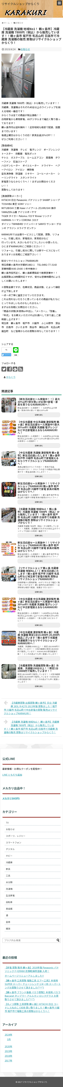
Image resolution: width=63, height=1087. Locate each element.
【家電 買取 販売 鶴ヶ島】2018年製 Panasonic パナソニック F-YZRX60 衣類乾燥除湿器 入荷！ (32, 969)
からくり (11, 377)
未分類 (9, 882)
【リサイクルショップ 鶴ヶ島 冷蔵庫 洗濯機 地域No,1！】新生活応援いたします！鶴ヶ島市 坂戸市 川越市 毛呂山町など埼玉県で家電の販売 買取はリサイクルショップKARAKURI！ (38, 573)
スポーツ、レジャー (15, 835)
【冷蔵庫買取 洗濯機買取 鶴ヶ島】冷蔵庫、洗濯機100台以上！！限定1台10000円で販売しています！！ (38, 668)
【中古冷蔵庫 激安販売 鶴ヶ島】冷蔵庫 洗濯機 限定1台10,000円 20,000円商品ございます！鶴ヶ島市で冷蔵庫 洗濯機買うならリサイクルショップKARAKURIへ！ (39, 637)
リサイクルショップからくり (20, 4)
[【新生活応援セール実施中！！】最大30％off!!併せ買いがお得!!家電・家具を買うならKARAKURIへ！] (8, 405)
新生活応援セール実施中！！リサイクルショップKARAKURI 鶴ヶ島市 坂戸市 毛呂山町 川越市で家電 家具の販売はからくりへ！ (39, 487)
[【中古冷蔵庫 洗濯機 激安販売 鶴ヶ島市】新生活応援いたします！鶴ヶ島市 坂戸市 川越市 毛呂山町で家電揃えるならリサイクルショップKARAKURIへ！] (8, 458)
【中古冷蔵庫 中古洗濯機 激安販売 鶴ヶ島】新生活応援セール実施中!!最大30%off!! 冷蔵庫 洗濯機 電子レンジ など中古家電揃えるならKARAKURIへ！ (38, 427)
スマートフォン (13, 842)
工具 (8, 875)
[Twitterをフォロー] (3, 369)
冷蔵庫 (9, 862)
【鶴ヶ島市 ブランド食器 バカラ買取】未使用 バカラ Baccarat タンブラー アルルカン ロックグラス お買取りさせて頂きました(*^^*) (32, 995)
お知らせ (25, 49)
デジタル (10, 849)
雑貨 (8, 928)
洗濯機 (9, 888)
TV (7, 822)
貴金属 (9, 908)
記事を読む (39, 415)
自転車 (9, 902)
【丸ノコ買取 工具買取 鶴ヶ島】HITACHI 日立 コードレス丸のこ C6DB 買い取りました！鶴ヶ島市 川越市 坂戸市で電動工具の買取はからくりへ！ (32, 1007)
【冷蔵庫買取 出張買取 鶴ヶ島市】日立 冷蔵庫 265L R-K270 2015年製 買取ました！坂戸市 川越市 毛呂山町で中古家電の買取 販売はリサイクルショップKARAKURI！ (30, 708)
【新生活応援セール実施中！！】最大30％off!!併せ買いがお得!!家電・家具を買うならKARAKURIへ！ (39, 401)
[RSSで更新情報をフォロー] (20, 369)
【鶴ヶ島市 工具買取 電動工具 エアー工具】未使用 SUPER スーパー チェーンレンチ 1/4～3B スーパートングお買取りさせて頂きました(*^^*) (33, 984)
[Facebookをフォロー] (9, 369)
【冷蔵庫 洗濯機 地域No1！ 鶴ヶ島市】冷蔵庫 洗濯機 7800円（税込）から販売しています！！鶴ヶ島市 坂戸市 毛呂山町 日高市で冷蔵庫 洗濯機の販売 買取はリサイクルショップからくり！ (31, 727)
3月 (9, 1039)
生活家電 (10, 895)
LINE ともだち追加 (12, 774)
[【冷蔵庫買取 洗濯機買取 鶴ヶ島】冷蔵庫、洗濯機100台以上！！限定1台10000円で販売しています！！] (8, 671)
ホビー (9, 855)
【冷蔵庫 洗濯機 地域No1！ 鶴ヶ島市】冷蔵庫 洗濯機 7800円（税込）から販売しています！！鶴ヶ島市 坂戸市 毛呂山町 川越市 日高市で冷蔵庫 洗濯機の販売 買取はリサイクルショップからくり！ (39, 516)
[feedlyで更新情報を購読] (15, 369)
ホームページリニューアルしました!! (24, 975)
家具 (8, 868)
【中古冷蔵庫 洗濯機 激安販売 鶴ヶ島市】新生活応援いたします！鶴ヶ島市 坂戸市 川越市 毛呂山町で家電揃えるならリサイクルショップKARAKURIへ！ (39, 458)
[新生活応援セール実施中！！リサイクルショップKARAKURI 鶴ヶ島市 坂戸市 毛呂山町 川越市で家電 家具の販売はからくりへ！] (8, 489)
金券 (8, 921)
